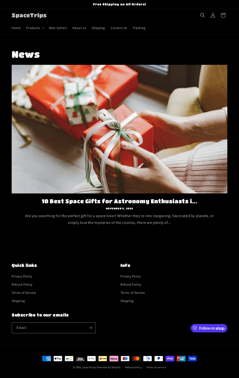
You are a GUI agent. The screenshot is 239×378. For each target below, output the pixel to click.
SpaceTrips (89, 367)
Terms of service (156, 367)
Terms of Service (24, 293)
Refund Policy (22, 284)
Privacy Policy (22, 276)
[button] (34, 28)
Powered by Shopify (109, 367)
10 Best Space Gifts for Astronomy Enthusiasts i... (119, 201)
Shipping (18, 301)
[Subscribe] (90, 327)
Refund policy (133, 367)
